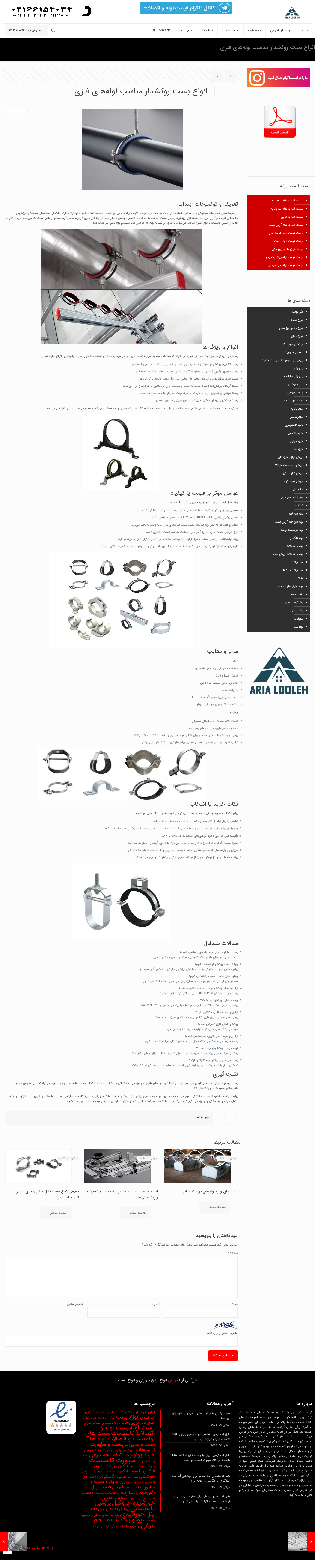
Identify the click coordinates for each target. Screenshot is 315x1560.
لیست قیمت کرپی (292, 216)
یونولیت (298, 626)
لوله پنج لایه (295, 513)
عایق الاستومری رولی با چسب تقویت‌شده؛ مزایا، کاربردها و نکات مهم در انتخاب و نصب (200, 1457)
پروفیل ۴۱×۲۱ (119, 1509)
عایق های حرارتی (129, 1482)
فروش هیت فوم (293, 481)
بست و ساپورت (18, 47)
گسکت (299, 505)
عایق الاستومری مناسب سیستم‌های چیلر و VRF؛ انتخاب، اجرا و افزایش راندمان (201, 1437)
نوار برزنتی (297, 610)
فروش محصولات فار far (289, 465)
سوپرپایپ (297, 408)
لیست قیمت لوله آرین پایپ (286, 224)
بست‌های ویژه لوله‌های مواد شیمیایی (210, 1191)
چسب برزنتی (295, 392)
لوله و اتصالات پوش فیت (288, 554)
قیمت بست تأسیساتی (125, 1487)
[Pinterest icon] (28, 1548)
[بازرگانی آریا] (281, 13)
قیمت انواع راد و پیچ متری (286, 249)
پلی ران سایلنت (293, 376)
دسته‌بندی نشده (293, 400)
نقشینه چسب (295, 594)
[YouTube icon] (38, 1548)
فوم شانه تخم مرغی (291, 497)
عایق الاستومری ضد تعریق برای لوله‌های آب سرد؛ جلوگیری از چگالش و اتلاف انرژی (200, 1478)
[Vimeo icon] (43, 1548)
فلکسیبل (298, 489)
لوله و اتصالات (294, 546)
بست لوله (142, 1427)
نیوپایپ (298, 618)
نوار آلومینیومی (294, 602)
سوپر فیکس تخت (122, 1471)
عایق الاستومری (294, 424)
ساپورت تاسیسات (113, 1460)
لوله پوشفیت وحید (291, 529)
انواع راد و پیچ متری (290, 328)
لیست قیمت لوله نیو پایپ (287, 208)
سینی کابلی (132, 1477)
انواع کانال (297, 336)
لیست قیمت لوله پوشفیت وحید (283, 257)
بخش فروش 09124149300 (26, 30)
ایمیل (155, 1304)
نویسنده (203, 1117)
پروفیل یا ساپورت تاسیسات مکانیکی (281, 360)
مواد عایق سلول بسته (290, 586)
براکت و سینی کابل (291, 344)
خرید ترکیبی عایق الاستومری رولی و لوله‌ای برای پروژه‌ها (201, 1416)
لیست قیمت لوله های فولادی (285, 265)
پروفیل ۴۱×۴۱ (98, 1509)
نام (234, 1304)
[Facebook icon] (52, 1548)
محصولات (297, 562)
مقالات (299, 578)
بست (126, 1422)
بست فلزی (92, 1423)
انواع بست (296, 319)
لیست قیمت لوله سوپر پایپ (286, 200)
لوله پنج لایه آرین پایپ (289, 521)
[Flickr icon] (33, 1548)
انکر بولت (297, 311)
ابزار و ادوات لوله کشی (140, 1412)
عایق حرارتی (296, 441)
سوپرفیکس (296, 416)
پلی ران (298, 368)
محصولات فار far (293, 570)
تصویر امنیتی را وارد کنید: (222, 1332)
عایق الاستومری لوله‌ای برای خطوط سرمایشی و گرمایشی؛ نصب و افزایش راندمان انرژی (201, 1499)
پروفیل (121, 1503)
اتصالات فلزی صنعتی (111, 1412)
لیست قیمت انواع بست (288, 241)
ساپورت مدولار (146, 1466)
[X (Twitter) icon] (48, 1548)
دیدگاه (233, 1253)
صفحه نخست (44, 47)
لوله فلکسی (296, 538)
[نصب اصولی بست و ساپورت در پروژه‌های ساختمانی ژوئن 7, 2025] (311, 1541)
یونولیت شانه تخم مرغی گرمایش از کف (116, 1526)
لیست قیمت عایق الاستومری (285, 233)
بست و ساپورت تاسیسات (122, 1447)
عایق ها (298, 449)
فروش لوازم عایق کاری (289, 457)
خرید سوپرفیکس (122, 1450)
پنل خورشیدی (294, 384)
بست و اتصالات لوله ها (117, 1438)
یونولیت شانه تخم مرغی (124, 1523)
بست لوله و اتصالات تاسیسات (127, 1430)
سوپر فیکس (127, 1466)
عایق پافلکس (295, 433)
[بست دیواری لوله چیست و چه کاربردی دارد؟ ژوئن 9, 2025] (4, 1541)
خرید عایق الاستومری (97, 1450)
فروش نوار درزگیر (293, 473)
